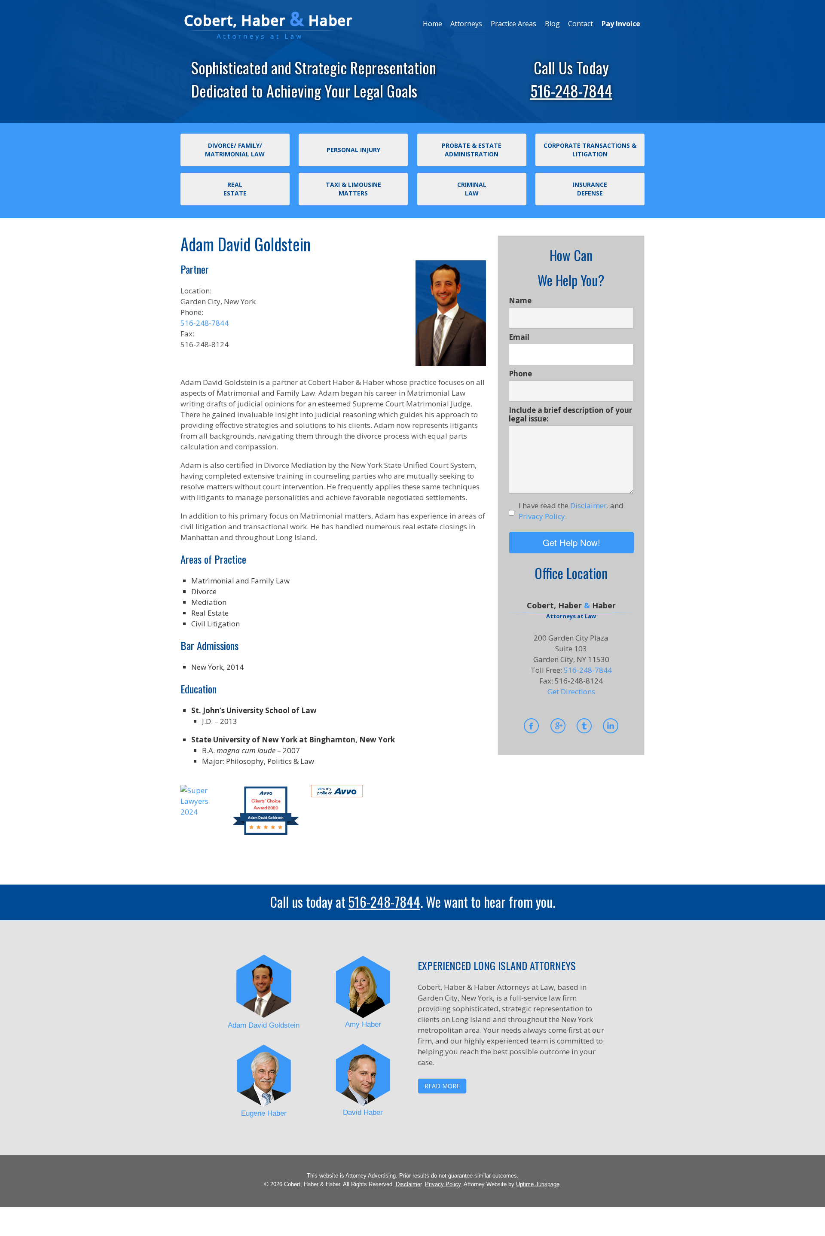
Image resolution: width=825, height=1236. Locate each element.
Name (520, 300)
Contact (580, 23)
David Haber (363, 1112)
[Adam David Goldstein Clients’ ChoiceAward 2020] (265, 834)
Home (432, 23)
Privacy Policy (443, 1184)
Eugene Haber (264, 1113)
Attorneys (466, 23)
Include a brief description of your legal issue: (570, 414)
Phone (520, 373)
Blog (552, 23)
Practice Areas (513, 23)
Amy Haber (363, 1024)
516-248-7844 (571, 90)
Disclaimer (409, 1184)
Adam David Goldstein (263, 1025)
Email (519, 337)
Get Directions (571, 691)
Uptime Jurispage (537, 1184)
